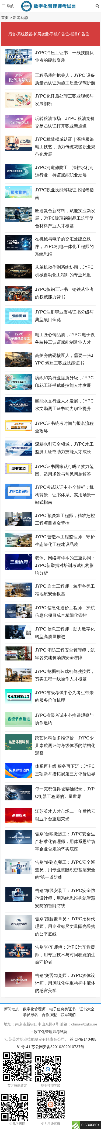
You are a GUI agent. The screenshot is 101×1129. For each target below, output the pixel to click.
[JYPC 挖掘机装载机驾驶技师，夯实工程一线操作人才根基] (18, 680)
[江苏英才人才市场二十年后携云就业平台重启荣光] (18, 822)
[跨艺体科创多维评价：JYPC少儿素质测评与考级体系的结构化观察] (18, 748)
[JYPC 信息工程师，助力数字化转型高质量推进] (18, 638)
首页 (5, 17)
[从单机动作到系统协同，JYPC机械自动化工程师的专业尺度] (18, 277)
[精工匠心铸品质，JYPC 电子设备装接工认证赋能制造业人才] (18, 342)
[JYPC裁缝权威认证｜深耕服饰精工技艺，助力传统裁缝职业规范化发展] (18, 149)
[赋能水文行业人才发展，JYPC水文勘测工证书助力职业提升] (18, 411)
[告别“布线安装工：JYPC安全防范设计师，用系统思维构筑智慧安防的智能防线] (18, 900)
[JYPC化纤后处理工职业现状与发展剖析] (18, 106)
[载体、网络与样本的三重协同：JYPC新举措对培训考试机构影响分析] (18, 568)
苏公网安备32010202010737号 (58, 1047)
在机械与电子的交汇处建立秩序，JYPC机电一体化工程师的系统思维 (64, 246)
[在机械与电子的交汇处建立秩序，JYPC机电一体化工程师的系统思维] (18, 249)
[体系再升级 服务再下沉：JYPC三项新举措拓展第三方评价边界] (18, 777)
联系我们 (68, 1015)
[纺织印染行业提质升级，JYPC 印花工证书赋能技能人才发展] (18, 389)
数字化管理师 (34, 1009)
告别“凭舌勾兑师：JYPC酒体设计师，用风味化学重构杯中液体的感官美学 (65, 983)
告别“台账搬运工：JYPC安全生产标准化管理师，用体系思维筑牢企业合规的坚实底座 (65, 841)
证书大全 (87, 1009)
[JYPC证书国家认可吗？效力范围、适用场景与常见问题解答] (18, 473)
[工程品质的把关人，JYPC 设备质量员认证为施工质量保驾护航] (18, 84)
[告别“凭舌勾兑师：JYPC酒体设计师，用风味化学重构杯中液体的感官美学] (18, 985)
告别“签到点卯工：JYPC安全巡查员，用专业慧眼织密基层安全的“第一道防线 (65, 870)
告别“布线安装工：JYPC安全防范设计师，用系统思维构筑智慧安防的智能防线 (65, 898)
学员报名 (30, 1015)
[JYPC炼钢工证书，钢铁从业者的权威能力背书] (18, 300)
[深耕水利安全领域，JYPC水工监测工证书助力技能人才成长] (18, 454)
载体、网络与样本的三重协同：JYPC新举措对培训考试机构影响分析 (65, 565)
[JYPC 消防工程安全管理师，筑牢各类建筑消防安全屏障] (18, 659)
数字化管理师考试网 (51, 1032)
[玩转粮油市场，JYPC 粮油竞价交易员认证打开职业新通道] (18, 127)
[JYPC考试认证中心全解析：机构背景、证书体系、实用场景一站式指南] (18, 497)
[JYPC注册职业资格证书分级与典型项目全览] (18, 322)
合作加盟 (49, 1015)
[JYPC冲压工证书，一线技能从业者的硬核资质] (18, 63)
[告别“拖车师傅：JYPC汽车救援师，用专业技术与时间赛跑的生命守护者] (18, 956)
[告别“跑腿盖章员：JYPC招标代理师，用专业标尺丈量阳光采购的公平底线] (18, 928)
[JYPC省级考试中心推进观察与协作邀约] (18, 726)
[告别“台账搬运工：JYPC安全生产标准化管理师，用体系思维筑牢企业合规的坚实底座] (18, 843)
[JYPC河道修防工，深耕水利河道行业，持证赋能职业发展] (18, 177)
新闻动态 (20, 17)
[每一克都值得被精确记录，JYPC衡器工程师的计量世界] (18, 799)
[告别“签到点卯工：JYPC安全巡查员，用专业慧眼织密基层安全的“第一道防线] (18, 872)
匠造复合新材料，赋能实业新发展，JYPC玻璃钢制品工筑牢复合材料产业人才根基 (65, 218)
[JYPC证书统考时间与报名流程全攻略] (18, 430)
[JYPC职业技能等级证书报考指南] (18, 196)
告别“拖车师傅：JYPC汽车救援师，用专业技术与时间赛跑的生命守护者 (65, 955)
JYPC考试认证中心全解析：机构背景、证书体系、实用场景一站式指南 (65, 495)
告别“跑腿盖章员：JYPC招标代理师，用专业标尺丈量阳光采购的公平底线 (65, 926)
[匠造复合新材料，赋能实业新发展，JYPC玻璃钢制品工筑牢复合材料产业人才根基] (18, 220)
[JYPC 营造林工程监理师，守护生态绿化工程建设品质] (18, 545)
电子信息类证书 (62, 1009)
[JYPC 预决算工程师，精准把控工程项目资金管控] (18, 524)
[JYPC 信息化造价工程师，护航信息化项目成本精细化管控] (18, 617)
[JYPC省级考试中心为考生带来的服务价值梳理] (18, 703)
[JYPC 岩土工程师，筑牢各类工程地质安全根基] (18, 595)
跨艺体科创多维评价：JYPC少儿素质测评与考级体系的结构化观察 (65, 745)
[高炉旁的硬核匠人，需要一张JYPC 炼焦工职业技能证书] (18, 365)
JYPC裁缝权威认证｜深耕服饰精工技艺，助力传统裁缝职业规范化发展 (65, 147)
